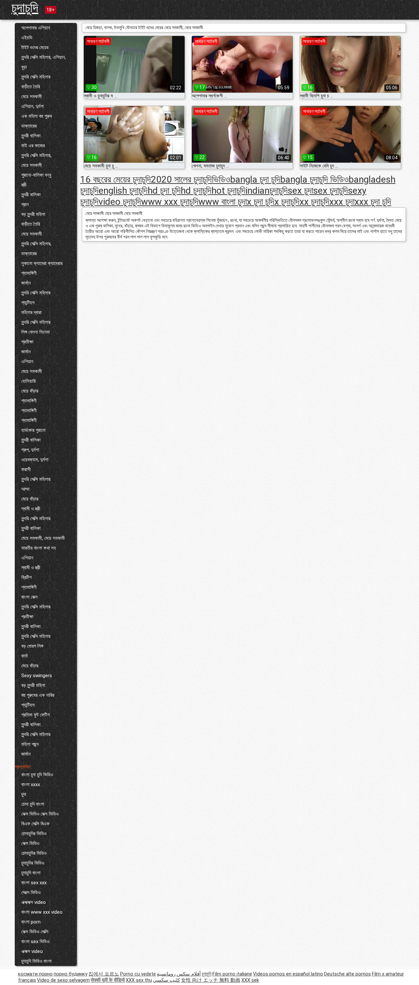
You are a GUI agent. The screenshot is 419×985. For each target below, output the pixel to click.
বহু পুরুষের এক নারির (37, 695)
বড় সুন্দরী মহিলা (33, 214)
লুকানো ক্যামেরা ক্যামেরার (42, 263)
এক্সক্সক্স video (33, 902)
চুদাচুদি (24, 7)
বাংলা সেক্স (29, 597)
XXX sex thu (139, 980)
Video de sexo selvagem (63, 980)
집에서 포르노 (103, 974)
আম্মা (25, 489)
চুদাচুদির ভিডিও (32, 863)
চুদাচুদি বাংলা (31, 873)
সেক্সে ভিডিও (31, 892)
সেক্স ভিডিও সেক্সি (34, 932)
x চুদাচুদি (287, 201)
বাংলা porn (31, 922)
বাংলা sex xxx (33, 883)
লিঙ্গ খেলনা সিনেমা (35, 332)
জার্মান (26, 283)
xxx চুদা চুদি (373, 201)
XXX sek (250, 980)
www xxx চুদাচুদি (169, 201)
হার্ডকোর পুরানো (33, 430)
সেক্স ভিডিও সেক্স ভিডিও (40, 814)
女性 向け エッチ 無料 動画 (210, 980)
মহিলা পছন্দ (30, 744)
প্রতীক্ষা (27, 342)
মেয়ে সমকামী (31, 96)
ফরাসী (26, 469)
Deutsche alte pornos (347, 974)
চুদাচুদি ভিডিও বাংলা (36, 961)
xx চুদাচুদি (314, 201)
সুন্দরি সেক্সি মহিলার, (36, 155)
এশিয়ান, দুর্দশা (32, 106)
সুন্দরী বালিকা (31, 136)
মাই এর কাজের (33, 146)
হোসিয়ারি (28, 381)
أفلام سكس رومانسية (179, 974)
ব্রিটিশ (26, 577)
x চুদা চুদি (260, 201)
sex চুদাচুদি (330, 190)
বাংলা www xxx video (42, 912)
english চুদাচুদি (123, 190)
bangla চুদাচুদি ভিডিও (314, 179)
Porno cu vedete (138, 974)
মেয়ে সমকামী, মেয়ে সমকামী (43, 538)
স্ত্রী (24, 185)
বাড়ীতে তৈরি (30, 87)
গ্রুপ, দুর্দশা (30, 450)
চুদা (23, 794)
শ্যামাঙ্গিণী (29, 273)
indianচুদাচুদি (267, 190)
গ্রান (25, 204)
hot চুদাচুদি (228, 190)
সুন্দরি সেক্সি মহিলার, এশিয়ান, (43, 57)
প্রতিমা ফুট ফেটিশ (35, 715)
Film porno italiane (232, 974)
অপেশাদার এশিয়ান (35, 28)
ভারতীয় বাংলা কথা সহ (38, 548)
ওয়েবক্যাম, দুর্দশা (34, 460)
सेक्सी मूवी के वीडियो (108, 980)
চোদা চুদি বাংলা (32, 804)
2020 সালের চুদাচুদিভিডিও (190, 179)
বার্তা (24, 656)
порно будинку (70, 974)
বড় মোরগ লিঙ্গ (32, 646)
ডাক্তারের (29, 126)
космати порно (35, 974)
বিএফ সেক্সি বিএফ (35, 824)
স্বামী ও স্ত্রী (30, 509)
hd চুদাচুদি (196, 190)
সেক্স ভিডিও (30, 843)
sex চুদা (300, 190)
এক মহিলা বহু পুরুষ (36, 116)
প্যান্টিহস (28, 303)
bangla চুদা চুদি (255, 179)
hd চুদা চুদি (164, 190)
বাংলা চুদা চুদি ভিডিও (37, 775)
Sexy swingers (36, 675)
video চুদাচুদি (120, 201)
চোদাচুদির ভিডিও (33, 833)
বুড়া (24, 67)
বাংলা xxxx (30, 784)
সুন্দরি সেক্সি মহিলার (35, 77)
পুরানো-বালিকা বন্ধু (36, 175)
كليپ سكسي (166, 980)
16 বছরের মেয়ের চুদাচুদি (115, 179)
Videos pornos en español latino (288, 974)
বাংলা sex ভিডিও (35, 941)
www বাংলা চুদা (222, 201)
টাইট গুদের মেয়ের (34, 47)
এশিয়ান (27, 361)
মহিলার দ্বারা (31, 312)
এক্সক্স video (32, 951)
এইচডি (26, 38)
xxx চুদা (342, 201)
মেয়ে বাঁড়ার (29, 391)
